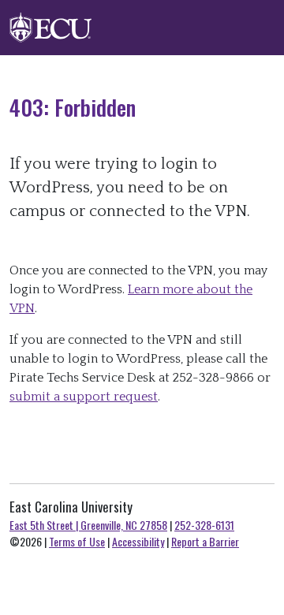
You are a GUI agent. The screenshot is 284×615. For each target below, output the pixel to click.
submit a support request (83, 397)
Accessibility (138, 541)
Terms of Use (77, 541)
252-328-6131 (204, 524)
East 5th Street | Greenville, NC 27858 (88, 524)
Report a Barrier (205, 541)
